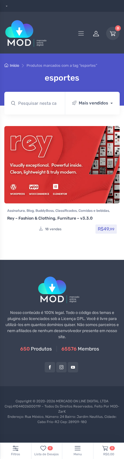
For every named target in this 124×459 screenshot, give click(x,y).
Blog (30, 211)
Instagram (61, 367)
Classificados (66, 211)
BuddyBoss (44, 211)
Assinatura (16, 211)
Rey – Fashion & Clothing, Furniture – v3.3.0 (50, 218)
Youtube (73, 367)
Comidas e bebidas (93, 211)
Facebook (50, 367)
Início (14, 65)
